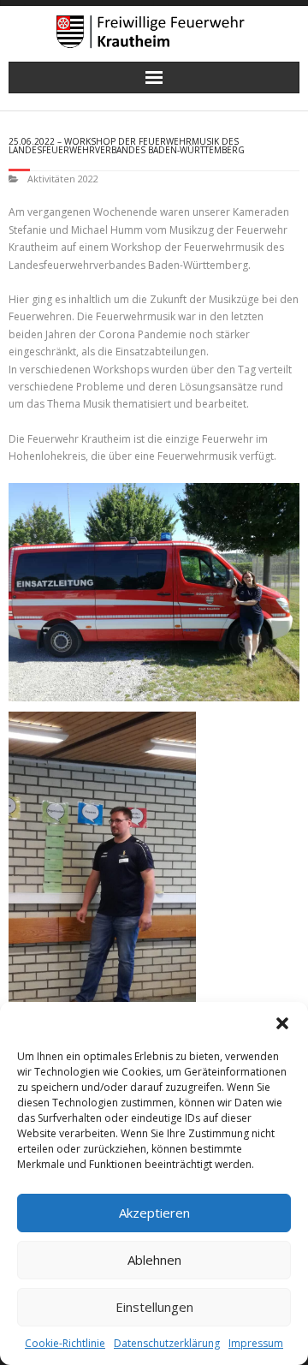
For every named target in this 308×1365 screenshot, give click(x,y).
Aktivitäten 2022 (62, 178)
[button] (282, 1023)
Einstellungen (154, 1306)
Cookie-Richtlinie (65, 1343)
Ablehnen (154, 1259)
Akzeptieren (154, 1212)
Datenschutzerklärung (167, 1343)
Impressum (255, 1343)
